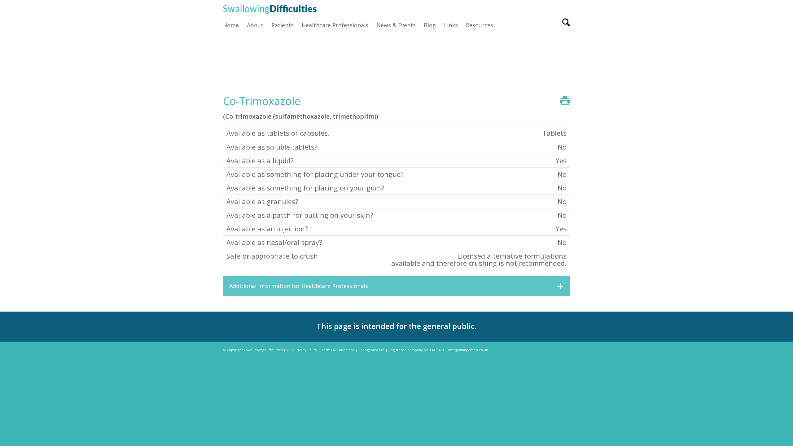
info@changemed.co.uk (468, 350)
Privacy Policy (305, 350)
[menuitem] (233, 25)
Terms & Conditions (337, 350)
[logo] (270, 8)
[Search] (564, 25)
